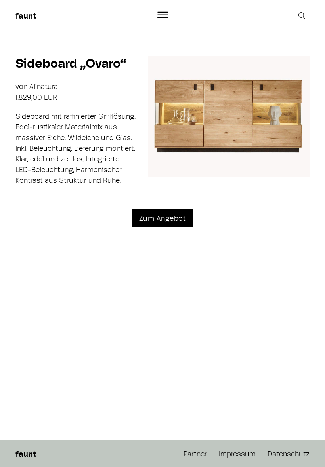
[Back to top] (297, 443)
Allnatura (43, 86)
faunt (25, 16)
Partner (195, 454)
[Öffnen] (162, 15)
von (22, 86)
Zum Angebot (162, 218)
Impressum (237, 454)
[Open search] (303, 16)
